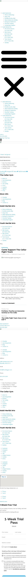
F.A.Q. (3, 190)
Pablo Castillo (8, 298)
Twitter (4, 451)
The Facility (5, 183)
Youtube (4, 457)
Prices (3, 185)
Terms (4, 493)
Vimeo (4, 458)
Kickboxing (5, 247)
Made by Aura (3, 501)
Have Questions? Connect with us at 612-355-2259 (4, 325)
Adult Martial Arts (6, 13)
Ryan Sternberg (16, 298)
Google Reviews (6, 455)
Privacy (4, 491)
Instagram (4, 450)
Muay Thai (7, 16)
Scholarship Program (10, 25)
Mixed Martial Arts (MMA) (11, 20)
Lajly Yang (7, 297)
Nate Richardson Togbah (17, 297)
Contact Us (5, 202)
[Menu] (14, 139)
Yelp (3, 453)
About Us (4, 178)
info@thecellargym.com (6, 370)
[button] (14, 73)
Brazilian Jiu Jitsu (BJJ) (10, 18)
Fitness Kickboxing (9, 15)
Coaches (4, 187)
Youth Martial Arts (6, 27)
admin (8, 254)
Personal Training (9, 23)
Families (7, 42)
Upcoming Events (6, 180)
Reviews (4, 182)
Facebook (4, 448)
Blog (3, 201)
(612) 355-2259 (4, 376)
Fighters (4, 189)
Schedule (4, 197)
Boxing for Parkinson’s (10, 21)
